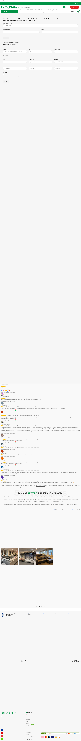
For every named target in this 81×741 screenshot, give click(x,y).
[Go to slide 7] (44, 606)
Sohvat (27, 717)
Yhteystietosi (6, 55)
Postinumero (32, 66)
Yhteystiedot (29, 732)
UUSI (27, 721)
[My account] (79, 11)
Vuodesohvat (29, 728)
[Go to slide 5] (41, 606)
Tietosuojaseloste (30, 736)
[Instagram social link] (75, 3)
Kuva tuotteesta (7, 36)
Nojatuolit (28, 719)
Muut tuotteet (29, 725)
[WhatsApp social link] (77, 3)
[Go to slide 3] (39, 606)
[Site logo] (10, 7)
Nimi (4, 59)
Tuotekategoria (7, 29)
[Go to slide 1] (36, 606)
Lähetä (5, 81)
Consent (5, 72)
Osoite (4, 66)
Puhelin (56, 59)
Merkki (43, 29)
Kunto (4, 49)
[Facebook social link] (74, 3)
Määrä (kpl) (57, 49)
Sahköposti (32, 59)
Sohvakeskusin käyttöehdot (26, 76)
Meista (27, 734)
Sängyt (27, 723)
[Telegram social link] (79, 3)
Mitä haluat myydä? (7, 23)
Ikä (30, 49)
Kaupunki (56, 66)
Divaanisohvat (29, 730)
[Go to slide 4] (40, 606)
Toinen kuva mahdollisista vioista (11, 42)
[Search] (64, 7)
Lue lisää (25, 487)
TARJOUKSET (30, 715)
